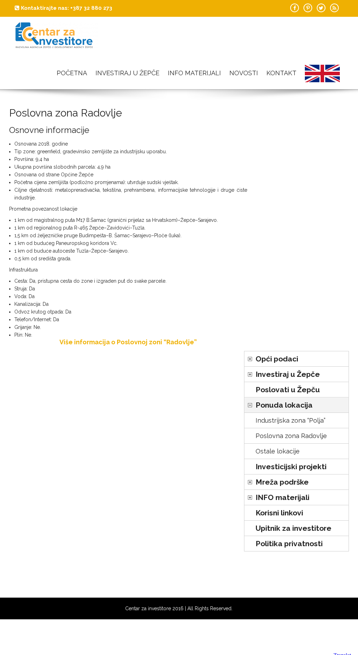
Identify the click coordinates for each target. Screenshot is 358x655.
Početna (72, 73)
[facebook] (294, 7)
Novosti (243, 73)
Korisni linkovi (279, 512)
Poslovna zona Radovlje (291, 435)
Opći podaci (277, 358)
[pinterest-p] (307, 7)
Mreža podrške (282, 482)
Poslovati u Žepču (288, 389)
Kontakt (281, 73)
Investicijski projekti (291, 466)
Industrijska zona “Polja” (290, 420)
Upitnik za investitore (293, 528)
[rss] (334, 7)
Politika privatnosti (289, 543)
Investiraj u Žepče (127, 73)
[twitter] (321, 7)
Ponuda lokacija (284, 405)
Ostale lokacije (278, 451)
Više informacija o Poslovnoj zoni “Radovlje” (128, 342)
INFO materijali (194, 73)
